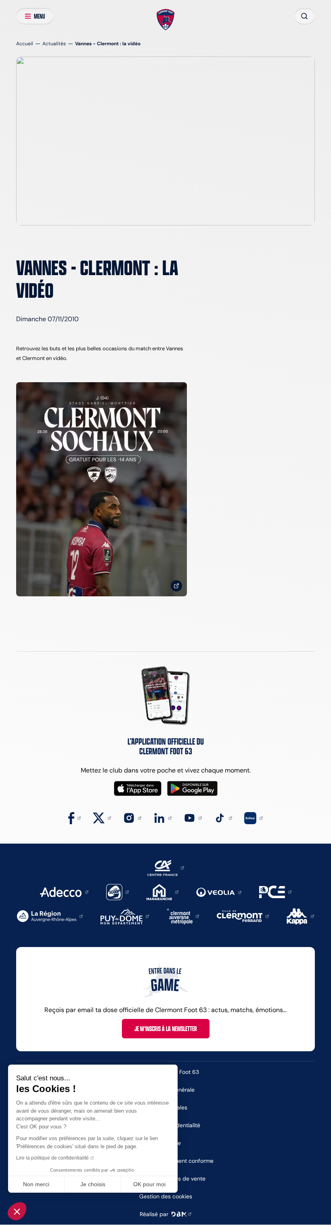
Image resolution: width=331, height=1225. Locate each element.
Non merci (36, 1184)
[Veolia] (218, 892)
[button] (17, 1211)
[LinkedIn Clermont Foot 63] (162, 817)
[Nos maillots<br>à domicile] (101, 489)
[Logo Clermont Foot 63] (166, 20)
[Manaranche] (162, 891)
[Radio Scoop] (117, 891)
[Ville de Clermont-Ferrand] (243, 916)
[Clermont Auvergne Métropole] (183, 916)
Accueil (24, 43)
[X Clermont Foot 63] (102, 817)
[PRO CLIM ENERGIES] (275, 891)
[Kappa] (300, 916)
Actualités (54, 43)
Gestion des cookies (165, 1196)
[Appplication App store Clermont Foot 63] (137, 788)
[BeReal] (253, 817)
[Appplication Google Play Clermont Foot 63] (192, 788)
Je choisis (92, 1184)
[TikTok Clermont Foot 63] (223, 817)
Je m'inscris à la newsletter (165, 1028)
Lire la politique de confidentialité (52, 1158)
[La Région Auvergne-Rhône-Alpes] (50, 916)
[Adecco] (64, 891)
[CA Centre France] (165, 867)
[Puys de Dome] (125, 916)
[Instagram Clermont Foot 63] (132, 817)
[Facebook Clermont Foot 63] (74, 817)
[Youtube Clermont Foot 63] (193, 817)
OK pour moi (149, 1184)
